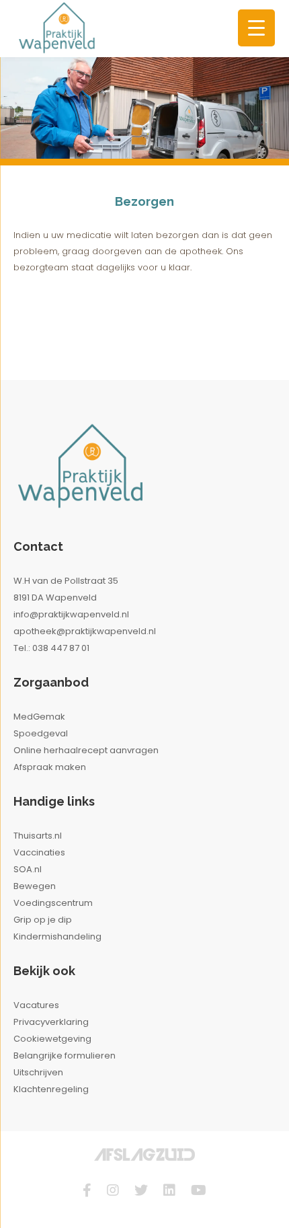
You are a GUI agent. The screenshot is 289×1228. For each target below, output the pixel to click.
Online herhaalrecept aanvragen (86, 750)
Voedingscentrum (53, 902)
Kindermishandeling (57, 936)
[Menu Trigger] (256, 27)
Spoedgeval (40, 733)
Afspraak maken (49, 767)
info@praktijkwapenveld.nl (71, 614)
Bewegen (34, 886)
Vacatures (36, 1005)
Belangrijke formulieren (64, 1055)
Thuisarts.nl (37, 835)
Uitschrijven (38, 1072)
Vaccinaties (39, 852)
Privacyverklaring (51, 1021)
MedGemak (39, 716)
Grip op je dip (42, 919)
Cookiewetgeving (52, 1038)
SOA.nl (27, 869)
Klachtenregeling (51, 1089)
